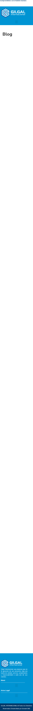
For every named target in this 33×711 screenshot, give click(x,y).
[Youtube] (30, 4)
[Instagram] (26, 4)
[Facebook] (23, 4)
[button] (16, 21)
